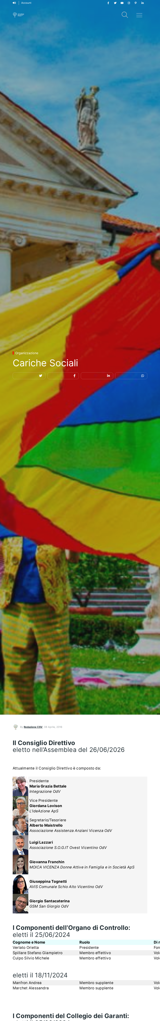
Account (26, 2)
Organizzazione (26, 353)
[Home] (18, 15)
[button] (29, 375)
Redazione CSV (33, 727)
